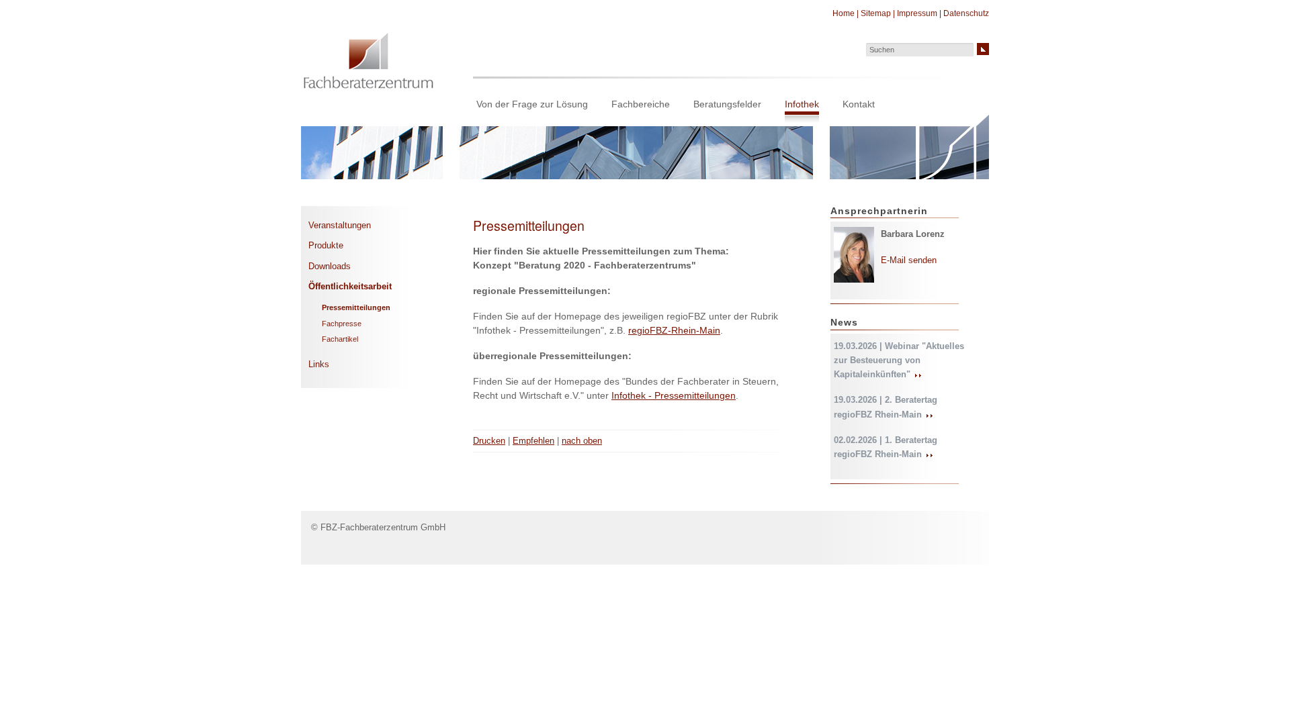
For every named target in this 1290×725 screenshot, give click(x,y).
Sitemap (876, 13)
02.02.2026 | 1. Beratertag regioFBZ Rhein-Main (885, 447)
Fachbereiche (640, 104)
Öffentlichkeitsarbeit (350, 286)
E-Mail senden (909, 260)
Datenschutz (966, 13)
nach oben (582, 441)
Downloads (329, 266)
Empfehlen (533, 441)
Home (843, 13)
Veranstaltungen (339, 225)
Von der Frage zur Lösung (532, 104)
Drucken (489, 441)
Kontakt (859, 104)
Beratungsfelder (727, 104)
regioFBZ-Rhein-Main (674, 330)
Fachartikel (340, 339)
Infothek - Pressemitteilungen (673, 395)
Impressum (917, 13)
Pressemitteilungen (356, 307)
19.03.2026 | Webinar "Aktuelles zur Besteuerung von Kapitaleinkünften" (899, 360)
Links (318, 364)
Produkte (325, 245)
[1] (983, 49)
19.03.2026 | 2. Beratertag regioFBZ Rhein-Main (885, 407)
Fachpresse (341, 324)
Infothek (802, 104)
